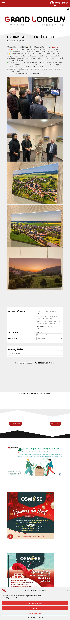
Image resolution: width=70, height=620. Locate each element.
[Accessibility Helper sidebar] (68, 9)
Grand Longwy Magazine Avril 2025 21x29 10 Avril (34, 363)
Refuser (35, 608)
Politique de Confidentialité (35, 617)
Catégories (39, 332)
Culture (23, 41)
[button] (67, 590)
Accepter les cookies (35, 603)
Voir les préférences (35, 613)
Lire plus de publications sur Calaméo (34, 394)
